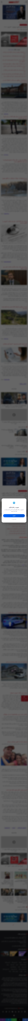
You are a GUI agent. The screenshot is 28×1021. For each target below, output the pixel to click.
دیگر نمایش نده (14, 519)
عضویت (14, 515)
